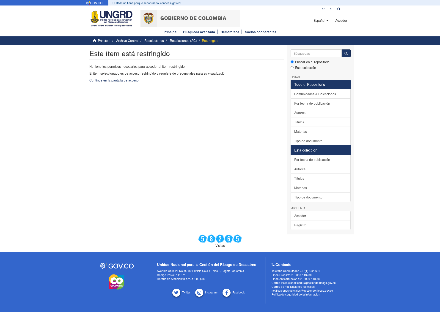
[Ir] (346, 53)
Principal (170, 32)
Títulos (299, 122)
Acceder (300, 215)
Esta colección (305, 67)
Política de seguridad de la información (296, 294)
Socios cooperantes (260, 32)
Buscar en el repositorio (312, 62)
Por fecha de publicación (312, 103)
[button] (321, 20)
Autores (299, 112)
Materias (300, 131)
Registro (300, 225)
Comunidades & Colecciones (315, 94)
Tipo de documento (308, 140)
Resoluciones (154, 40)
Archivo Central (127, 40)
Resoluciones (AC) (183, 40)
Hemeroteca (230, 32)
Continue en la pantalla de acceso (114, 80)
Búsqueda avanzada (199, 32)
